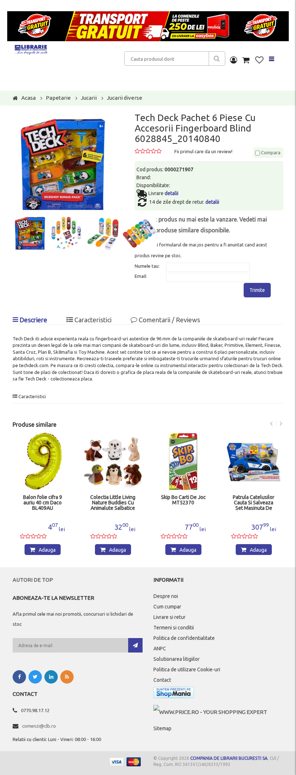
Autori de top (33, 580)
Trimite (257, 290)
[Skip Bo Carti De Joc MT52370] (183, 461)
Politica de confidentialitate (184, 638)
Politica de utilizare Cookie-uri (186, 669)
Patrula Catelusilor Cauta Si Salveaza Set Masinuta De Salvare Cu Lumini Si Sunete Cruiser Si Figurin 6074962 (253, 503)
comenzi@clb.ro (39, 725)
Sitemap (162, 728)
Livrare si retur (169, 617)
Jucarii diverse (124, 98)
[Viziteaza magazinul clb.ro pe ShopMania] (173, 694)
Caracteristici (92, 319)
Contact (162, 680)
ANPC (159, 648)
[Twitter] (35, 677)
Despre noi (165, 596)
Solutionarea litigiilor (176, 659)
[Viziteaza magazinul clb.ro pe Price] (210, 712)
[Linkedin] (51, 677)
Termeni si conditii (173, 627)
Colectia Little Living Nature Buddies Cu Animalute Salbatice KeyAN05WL (112, 503)
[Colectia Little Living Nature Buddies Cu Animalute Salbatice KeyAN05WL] (113, 461)
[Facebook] (19, 677)
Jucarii (89, 98)
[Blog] (67, 677)
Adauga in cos (46, 551)
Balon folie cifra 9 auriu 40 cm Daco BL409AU (42, 503)
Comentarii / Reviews (168, 319)
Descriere (32, 319)
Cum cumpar (167, 607)
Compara (270, 152)
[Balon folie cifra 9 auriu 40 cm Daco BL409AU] (42, 461)
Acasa (28, 98)
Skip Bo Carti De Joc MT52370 (183, 500)
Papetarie (58, 98)
